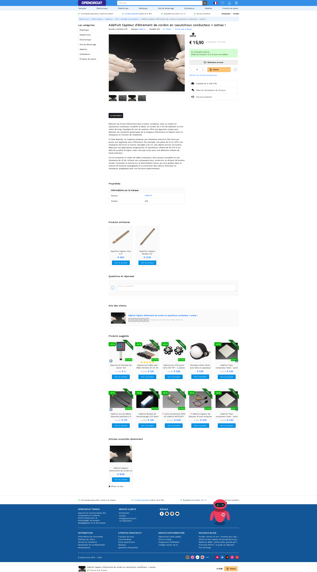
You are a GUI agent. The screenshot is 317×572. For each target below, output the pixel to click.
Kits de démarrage (166, 8)
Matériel (208, 8)
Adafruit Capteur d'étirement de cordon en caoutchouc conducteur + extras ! (163, 315)
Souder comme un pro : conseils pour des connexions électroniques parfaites (219, 537)
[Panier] (234, 3)
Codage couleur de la (168, 545)
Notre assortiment (126, 542)
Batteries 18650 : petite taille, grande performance (219, 542)
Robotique (143, 8)
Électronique (102, 8)
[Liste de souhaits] (220, 3)
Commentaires (124, 539)
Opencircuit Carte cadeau (169, 537)
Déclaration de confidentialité (91, 545)
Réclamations (84, 547)
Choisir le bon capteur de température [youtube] (219, 539)
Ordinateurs (189, 8)
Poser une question (126, 286)
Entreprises (226, 14)
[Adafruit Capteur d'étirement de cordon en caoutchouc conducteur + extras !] (113, 98)
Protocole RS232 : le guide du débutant (216, 545)
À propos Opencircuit (130, 533)
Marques (82, 8)
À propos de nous (126, 537)
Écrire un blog (164, 539)
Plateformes (123, 8)
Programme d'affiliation (169, 542)
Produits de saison (230, 8)
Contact (236, 14)
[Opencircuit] (91, 3)
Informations (85, 533)
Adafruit (148, 195)
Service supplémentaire (171, 533)
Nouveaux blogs (207, 533)
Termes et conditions (87, 542)
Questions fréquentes (128, 547)
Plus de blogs (205, 547)
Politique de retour (86, 539)
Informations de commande (90, 537)
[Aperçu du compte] (227, 3)
